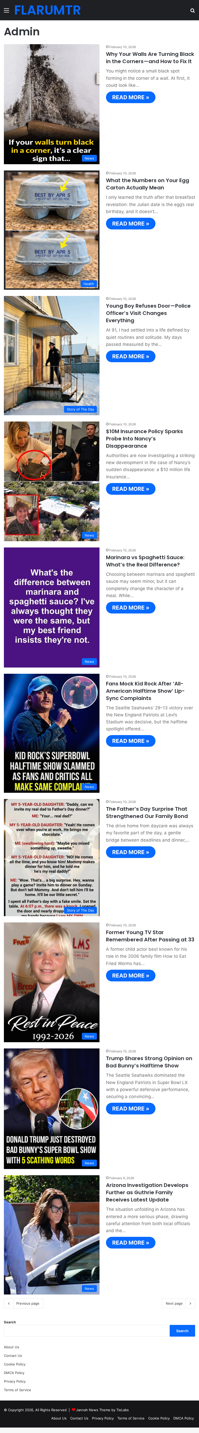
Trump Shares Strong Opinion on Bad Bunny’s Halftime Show (149, 1062)
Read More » (130, 97)
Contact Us (13, 1355)
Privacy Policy (15, 1381)
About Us (11, 1347)
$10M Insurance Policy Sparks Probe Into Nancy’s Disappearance (144, 439)
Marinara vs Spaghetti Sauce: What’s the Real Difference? (145, 561)
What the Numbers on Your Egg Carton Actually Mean (147, 184)
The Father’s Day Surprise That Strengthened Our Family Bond (147, 812)
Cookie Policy (14, 1364)
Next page (174, 1303)
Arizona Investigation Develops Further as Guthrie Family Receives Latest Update (147, 1192)
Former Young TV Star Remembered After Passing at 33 (150, 936)
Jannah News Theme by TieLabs (102, 1410)
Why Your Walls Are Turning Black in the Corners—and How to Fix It (150, 57)
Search (10, 1322)
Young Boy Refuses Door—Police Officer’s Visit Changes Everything (148, 313)
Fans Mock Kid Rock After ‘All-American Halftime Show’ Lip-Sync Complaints (145, 691)
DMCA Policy (14, 1373)
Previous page (27, 1303)
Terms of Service (17, 1390)
